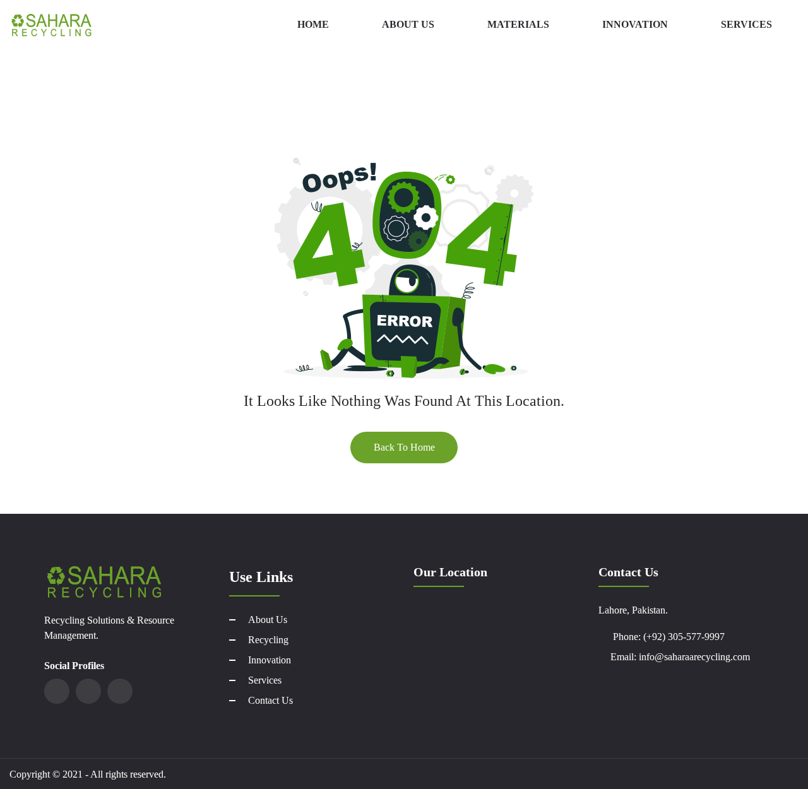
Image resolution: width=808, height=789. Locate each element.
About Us (267, 619)
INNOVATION (635, 24)
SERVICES (746, 24)
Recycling (268, 639)
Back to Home (404, 447)
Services (265, 680)
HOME (313, 24)
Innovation (269, 660)
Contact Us (270, 700)
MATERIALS (518, 24)
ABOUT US (408, 24)
